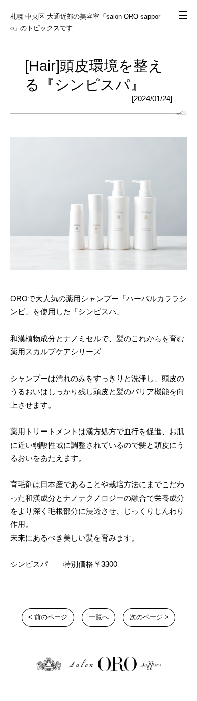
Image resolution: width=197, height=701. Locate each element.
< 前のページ (47, 617)
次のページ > (149, 617)
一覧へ (99, 617)
